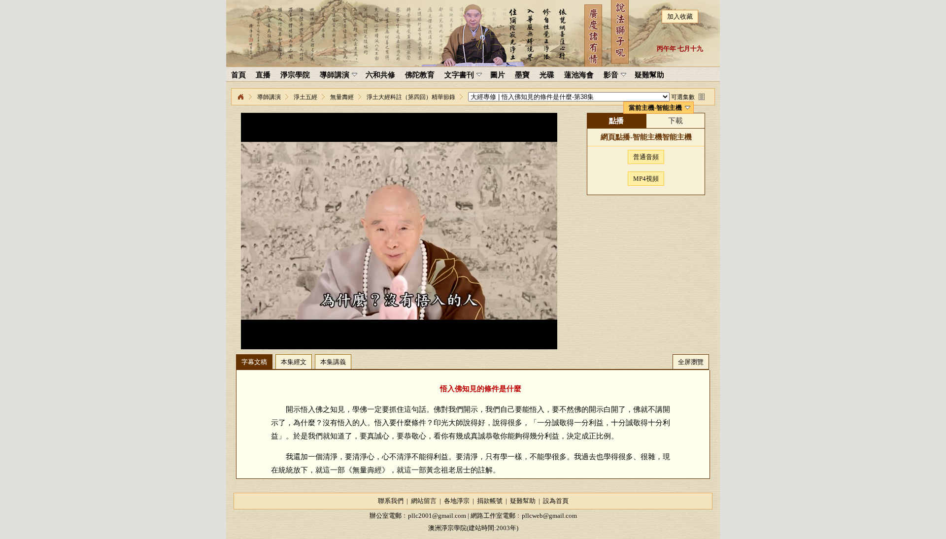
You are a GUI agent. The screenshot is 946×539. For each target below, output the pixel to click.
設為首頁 (556, 501)
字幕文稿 (254, 362)
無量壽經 (342, 97)
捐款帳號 (490, 501)
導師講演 (269, 97)
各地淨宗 (457, 501)
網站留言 (424, 501)
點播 (616, 121)
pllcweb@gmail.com (549, 515)
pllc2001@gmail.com (437, 515)
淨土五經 (305, 97)
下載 (675, 121)
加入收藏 (680, 16)
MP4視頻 (646, 178)
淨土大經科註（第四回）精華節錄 (411, 97)
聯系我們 (391, 501)
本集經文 (293, 362)
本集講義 (333, 362)
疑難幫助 (523, 501)
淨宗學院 (240, 97)
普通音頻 (646, 157)
